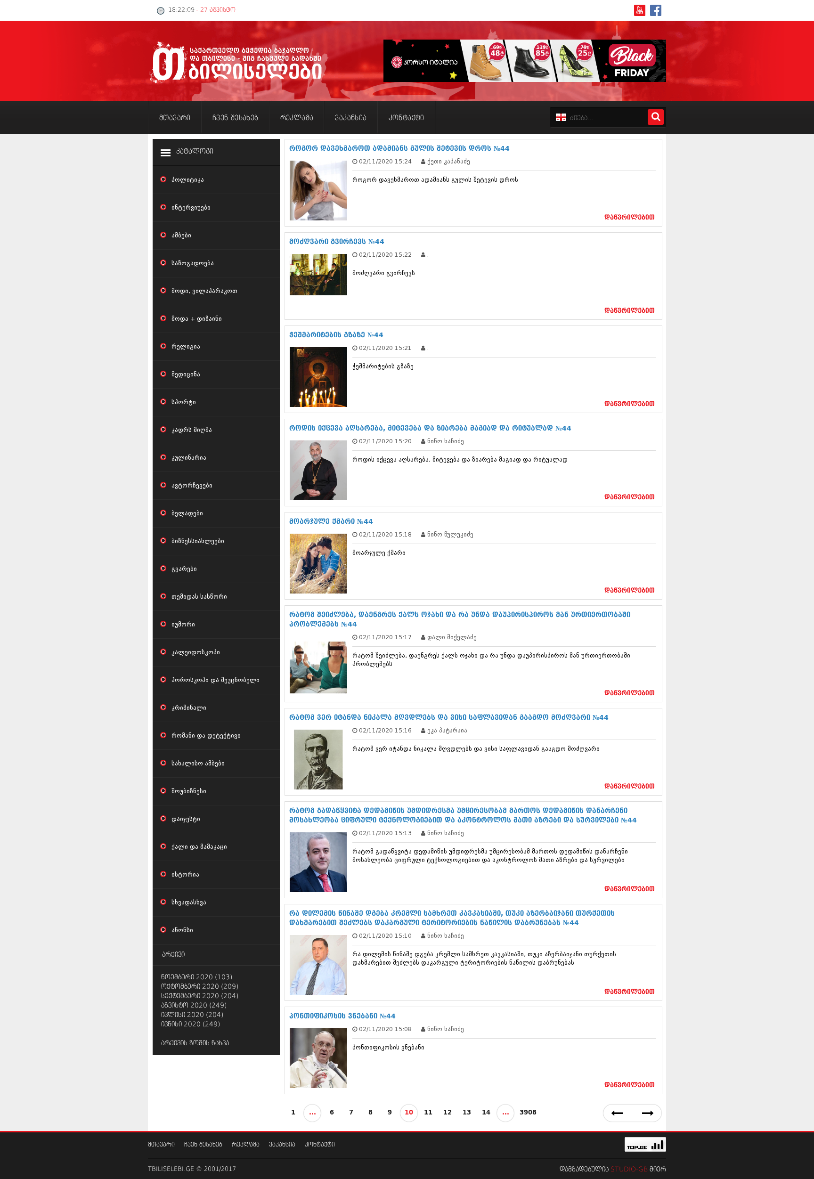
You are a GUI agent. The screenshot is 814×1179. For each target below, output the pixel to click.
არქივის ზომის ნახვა (195, 1043)
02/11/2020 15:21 (385, 347)
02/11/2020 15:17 (385, 637)
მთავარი (161, 1145)
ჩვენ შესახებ (203, 1145)
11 (428, 1113)
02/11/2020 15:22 (385, 254)
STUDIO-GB (629, 1169)
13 (467, 1113)
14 (486, 1113)
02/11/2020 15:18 (385, 534)
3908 (528, 1113)
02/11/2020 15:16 (385, 730)
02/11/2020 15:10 (385, 935)
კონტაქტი (320, 1145)
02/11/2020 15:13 (385, 833)
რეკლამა (246, 1145)
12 (447, 1113)
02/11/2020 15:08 (385, 1029)
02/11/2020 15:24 (385, 161)
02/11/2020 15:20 (385, 441)
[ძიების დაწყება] (656, 117)
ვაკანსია (282, 1145)
